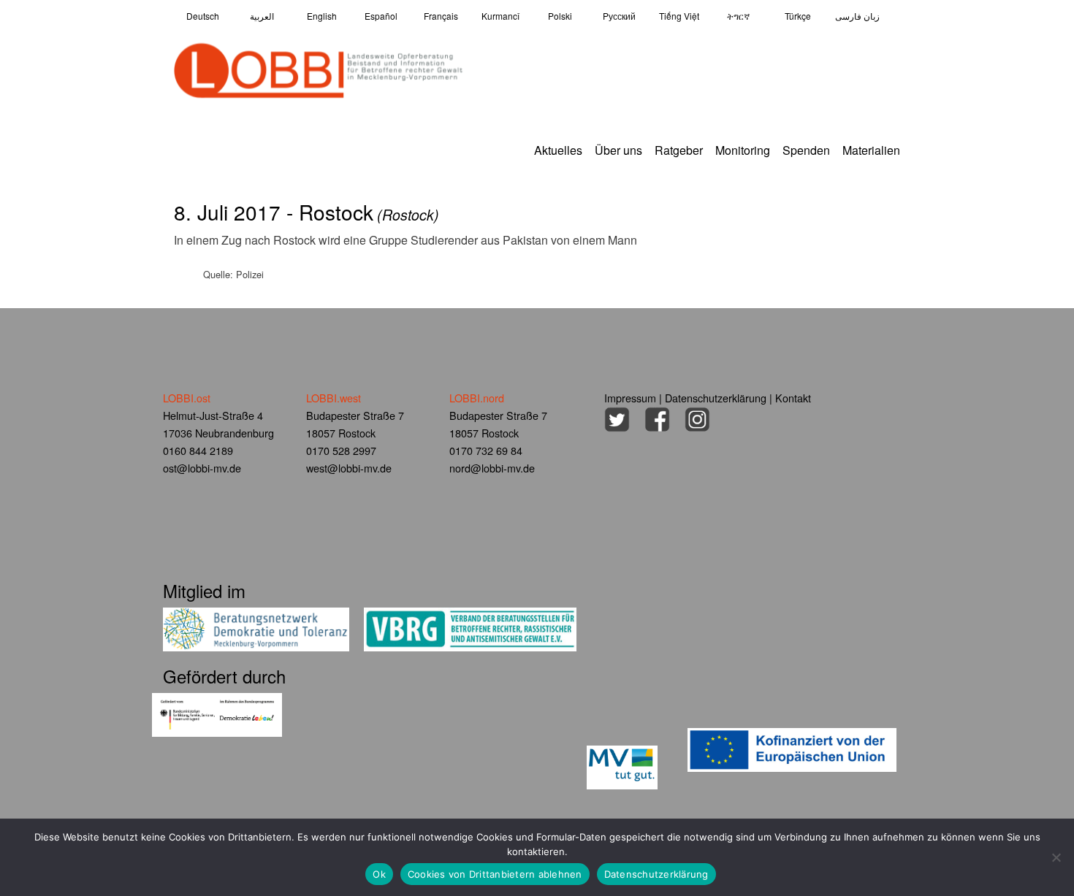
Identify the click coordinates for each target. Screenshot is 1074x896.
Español (381, 15)
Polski (560, 15)
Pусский (619, 15)
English (322, 15)
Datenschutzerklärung (715, 397)
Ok (379, 874)
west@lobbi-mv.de (349, 467)
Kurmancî (500, 15)
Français (441, 15)
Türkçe (798, 15)
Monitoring (742, 150)
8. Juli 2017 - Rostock (306, 211)
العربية (262, 15)
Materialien (871, 150)
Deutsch (202, 15)
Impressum (630, 397)
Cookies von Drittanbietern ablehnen (495, 874)
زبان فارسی (857, 15)
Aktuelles (558, 150)
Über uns (618, 150)
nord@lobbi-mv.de (492, 467)
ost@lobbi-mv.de (202, 467)
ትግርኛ (738, 15)
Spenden (806, 150)
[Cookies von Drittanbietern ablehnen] (1055, 857)
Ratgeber (679, 150)
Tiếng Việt (679, 15)
